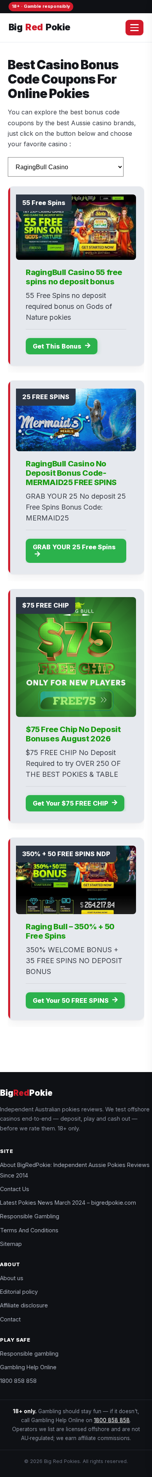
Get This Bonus (58, 346)
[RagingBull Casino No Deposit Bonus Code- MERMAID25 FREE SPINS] (76, 420)
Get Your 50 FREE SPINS (71, 1000)
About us (11, 1278)
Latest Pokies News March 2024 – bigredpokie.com (68, 1202)
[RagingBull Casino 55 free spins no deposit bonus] (76, 227)
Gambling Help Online (28, 1367)
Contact (10, 1319)
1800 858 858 (18, 1380)
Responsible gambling (29, 1353)
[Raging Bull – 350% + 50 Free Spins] (76, 880)
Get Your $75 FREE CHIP (71, 803)
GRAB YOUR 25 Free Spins (74, 547)
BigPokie (39, 27)
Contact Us (14, 1189)
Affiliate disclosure (24, 1305)
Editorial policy (19, 1291)
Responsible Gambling (29, 1216)
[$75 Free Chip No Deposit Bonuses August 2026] (76, 657)
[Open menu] (134, 27)
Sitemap (11, 1243)
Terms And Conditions (29, 1230)
